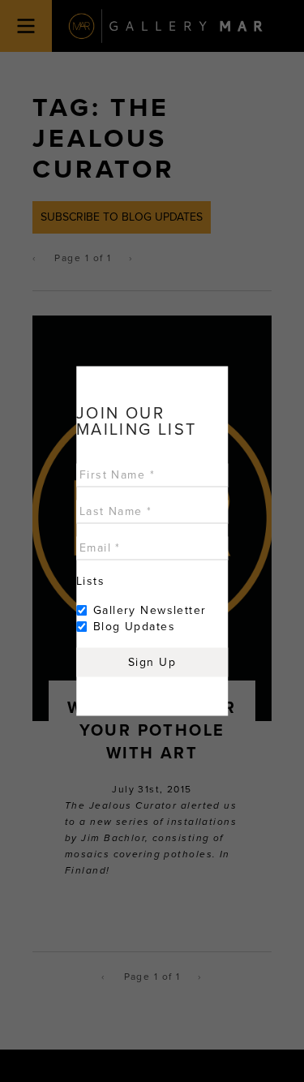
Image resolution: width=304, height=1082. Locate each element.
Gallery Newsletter (150, 610)
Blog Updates (134, 626)
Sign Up (152, 662)
